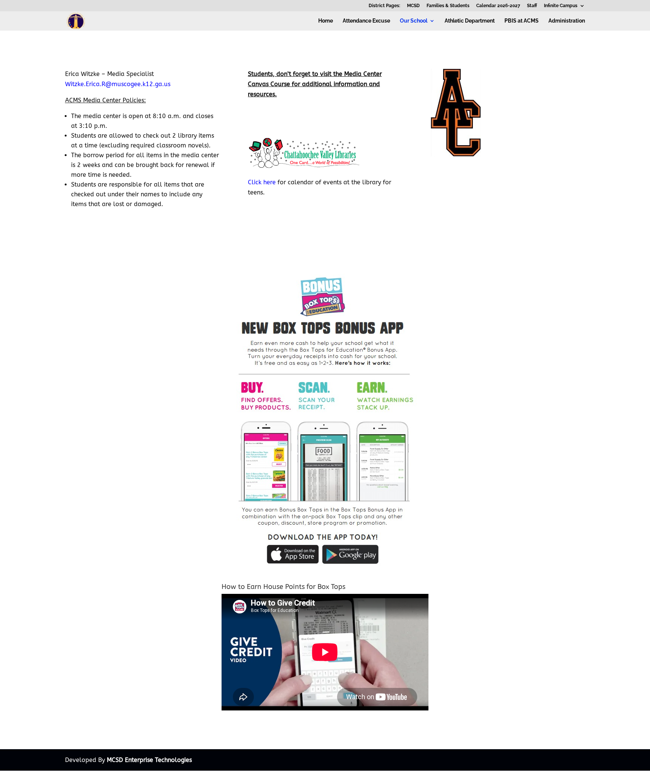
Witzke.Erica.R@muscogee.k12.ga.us (117, 84)
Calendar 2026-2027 (498, 5)
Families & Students (448, 5)
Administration (566, 21)
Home (325, 21)
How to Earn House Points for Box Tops (283, 587)
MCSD (413, 5)
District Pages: (384, 5)
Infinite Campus (560, 5)
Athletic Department (470, 21)
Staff (532, 5)
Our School (413, 21)
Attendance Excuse (366, 21)
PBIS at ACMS (521, 21)
